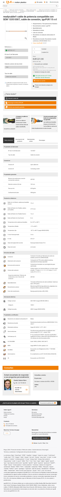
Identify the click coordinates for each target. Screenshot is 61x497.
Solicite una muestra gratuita (14, 107)
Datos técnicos (8, 140)
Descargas (42, 140)
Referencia (8, 47)
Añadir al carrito (39, 81)
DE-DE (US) (55, 2)
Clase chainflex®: (38, 43)
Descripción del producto (19, 140)
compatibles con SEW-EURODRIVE (27, 11)
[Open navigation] (4, 2)
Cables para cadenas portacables (16, 9)
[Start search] (57, 6)
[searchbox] (29, 6)
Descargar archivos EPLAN (14, 103)
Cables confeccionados (31, 9)
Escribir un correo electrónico (18, 389)
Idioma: (37, 443)
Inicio (6, 9)
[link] (30, 99)
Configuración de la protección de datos (26, 452)
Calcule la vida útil (14, 99)
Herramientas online (31, 140)
